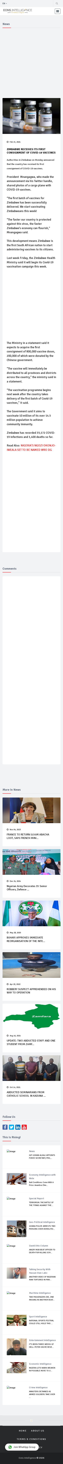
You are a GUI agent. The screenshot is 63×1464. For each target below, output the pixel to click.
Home (23, 1430)
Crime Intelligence (38, 1387)
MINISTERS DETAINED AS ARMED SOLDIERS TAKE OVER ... (42, 1394)
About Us (37, 1430)
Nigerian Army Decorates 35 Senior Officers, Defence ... (27, 887)
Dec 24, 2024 (15, 881)
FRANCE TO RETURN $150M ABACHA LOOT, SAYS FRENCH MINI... (28, 836)
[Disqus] (32, 628)
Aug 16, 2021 (15, 1035)
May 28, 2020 (15, 932)
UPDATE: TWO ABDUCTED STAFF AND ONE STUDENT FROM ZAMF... (31, 1042)
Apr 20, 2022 (15, 984)
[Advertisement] (31, 62)
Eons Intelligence (27, 1457)
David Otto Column (38, 1245)
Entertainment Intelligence (42, 1340)
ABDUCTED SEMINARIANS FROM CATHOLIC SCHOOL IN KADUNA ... (26, 1094)
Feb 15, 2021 (15, 142)
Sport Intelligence (38, 1316)
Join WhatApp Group (24, 1447)
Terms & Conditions (31, 1439)
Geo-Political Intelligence (42, 1222)
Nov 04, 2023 (15, 829)
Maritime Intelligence (40, 1293)
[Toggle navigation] (57, 11)
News (32, 1151)
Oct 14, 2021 (15, 1087)
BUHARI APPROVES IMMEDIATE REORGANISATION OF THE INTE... (26, 939)
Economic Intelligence (40, 1363)
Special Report (36, 1198)
